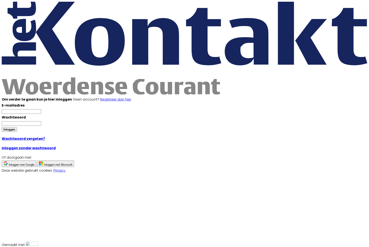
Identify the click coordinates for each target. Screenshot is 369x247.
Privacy (59, 170)
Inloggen (9, 129)
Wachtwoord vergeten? (23, 138)
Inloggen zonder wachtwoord (29, 148)
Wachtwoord (14, 117)
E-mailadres (13, 105)
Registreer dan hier (115, 99)
